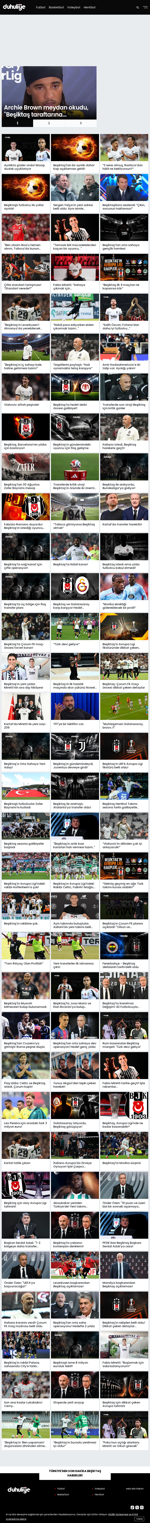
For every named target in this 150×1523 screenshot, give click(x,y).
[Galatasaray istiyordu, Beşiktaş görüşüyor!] (75, 1105)
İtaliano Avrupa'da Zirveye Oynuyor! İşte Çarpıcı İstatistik (72, 1164)
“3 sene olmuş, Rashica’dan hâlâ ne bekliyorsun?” (123, 166)
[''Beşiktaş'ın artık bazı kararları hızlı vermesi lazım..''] (75, 826)
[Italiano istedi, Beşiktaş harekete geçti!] (124, 427)
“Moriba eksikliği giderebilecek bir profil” (119, 605)
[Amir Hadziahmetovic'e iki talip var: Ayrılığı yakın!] (124, 347)
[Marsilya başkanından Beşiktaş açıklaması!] (124, 1265)
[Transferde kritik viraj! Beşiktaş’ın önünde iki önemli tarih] (75, 466)
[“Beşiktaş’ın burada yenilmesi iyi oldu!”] (75, 1424)
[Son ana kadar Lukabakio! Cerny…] (26, 1385)
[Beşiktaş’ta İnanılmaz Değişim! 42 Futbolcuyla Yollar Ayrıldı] (124, 985)
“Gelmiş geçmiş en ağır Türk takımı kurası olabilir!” (123, 885)
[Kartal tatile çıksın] (26, 1145)
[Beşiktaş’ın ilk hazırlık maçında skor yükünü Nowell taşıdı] (75, 666)
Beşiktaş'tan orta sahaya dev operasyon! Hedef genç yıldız (74, 1045)
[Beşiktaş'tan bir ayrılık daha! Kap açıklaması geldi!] (75, 147)
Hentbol (89, 7)
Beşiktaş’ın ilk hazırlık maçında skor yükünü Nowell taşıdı (74, 685)
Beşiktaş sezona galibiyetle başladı (24, 845)
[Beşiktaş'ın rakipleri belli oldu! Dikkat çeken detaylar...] (124, 1305)
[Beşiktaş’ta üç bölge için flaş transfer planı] (26, 586)
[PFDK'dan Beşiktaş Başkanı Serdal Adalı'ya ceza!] (124, 1225)
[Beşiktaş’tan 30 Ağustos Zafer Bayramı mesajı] (26, 466)
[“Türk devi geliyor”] (75, 626)
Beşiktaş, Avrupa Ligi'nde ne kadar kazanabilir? (123, 1124)
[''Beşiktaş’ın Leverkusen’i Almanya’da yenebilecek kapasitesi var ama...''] (26, 307)
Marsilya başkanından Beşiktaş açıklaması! (119, 1284)
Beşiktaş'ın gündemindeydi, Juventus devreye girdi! (73, 765)
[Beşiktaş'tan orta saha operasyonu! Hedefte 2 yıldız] (75, 1305)
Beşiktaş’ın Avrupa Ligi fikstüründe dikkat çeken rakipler (121, 645)
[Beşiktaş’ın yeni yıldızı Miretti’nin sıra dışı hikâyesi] (26, 666)
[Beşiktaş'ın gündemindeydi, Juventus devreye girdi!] (75, 746)
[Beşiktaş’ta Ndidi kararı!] (75, 546)
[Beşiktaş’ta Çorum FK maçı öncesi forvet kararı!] (26, 626)
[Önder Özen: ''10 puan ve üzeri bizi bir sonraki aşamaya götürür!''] (124, 1185)
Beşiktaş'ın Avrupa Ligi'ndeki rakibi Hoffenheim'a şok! (24, 885)
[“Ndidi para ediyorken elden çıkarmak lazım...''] (75, 307)
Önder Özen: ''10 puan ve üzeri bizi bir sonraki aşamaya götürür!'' (124, 1204)
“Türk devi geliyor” (66, 644)
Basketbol (56, 7)
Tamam (139, 1519)
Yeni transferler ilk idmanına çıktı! (73, 965)
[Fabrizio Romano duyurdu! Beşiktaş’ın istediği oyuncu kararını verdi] (26, 506)
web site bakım (135, 1488)
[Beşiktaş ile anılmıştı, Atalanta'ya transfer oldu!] (75, 786)
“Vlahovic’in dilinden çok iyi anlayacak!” (122, 845)
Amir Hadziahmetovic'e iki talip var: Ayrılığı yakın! (121, 366)
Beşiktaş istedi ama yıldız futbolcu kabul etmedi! (121, 566)
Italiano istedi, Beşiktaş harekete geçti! (119, 446)
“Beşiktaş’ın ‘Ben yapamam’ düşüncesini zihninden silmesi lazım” (25, 1444)
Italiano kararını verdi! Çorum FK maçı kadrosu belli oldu (25, 1324)
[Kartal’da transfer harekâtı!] (124, 506)
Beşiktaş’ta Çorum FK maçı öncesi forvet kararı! (23, 645)
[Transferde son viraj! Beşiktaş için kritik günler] (124, 387)
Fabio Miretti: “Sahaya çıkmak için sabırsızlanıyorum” (69, 286)
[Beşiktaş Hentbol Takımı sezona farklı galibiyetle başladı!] (124, 786)
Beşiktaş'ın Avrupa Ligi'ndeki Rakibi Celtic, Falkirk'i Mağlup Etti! (74, 885)
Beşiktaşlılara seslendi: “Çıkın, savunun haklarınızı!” (124, 206)
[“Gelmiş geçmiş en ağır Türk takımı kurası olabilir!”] (124, 866)
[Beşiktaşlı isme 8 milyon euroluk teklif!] (75, 1345)
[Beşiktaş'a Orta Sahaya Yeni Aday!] (26, 746)
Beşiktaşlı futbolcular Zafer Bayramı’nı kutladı (23, 805)
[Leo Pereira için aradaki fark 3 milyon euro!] (26, 1105)
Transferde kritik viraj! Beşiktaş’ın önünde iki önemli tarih (74, 486)
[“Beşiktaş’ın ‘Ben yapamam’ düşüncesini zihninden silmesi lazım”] (26, 1424)
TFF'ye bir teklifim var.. (69, 724)
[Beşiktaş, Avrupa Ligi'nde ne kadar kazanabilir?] (124, 1105)
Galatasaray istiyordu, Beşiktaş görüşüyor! (70, 1124)
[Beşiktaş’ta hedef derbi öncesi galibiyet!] (75, 387)
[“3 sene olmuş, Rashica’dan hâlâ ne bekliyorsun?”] (124, 147)
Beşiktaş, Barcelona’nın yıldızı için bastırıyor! (25, 446)
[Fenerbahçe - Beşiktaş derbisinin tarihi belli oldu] (124, 945)
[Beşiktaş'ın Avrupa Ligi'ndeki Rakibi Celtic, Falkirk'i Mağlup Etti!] (75, 866)
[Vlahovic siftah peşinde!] (26, 387)
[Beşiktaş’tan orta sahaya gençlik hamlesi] (124, 227)
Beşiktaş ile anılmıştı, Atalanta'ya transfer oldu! (72, 805)
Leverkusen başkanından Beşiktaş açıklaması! (71, 1284)
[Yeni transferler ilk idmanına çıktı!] (75, 945)
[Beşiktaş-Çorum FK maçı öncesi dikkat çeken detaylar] (124, 666)
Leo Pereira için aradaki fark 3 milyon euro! (25, 1124)
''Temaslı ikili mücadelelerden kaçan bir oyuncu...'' (74, 246)
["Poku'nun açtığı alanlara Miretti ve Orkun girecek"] (124, 1424)
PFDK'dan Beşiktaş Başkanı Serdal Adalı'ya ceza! (122, 1244)
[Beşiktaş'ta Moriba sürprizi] (124, 1145)
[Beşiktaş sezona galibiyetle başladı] (26, 826)
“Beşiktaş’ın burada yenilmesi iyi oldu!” (74, 1444)
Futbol (40, 7)
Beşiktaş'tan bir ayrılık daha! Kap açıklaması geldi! (73, 166)
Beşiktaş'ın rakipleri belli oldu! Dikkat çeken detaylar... (124, 1324)
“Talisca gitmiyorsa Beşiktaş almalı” (74, 526)
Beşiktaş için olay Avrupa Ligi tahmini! (25, 1204)
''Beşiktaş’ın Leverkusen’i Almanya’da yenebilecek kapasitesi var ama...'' (22, 326)
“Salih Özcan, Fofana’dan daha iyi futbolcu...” (121, 326)
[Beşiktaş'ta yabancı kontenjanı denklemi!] (75, 1225)
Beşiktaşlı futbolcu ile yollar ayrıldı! (24, 206)
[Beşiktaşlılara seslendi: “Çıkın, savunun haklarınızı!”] (124, 187)
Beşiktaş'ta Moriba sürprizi (122, 1163)
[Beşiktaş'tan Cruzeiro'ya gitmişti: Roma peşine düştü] (26, 1025)
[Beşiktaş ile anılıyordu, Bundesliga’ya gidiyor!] (124, 466)
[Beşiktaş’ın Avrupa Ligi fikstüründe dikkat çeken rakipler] (124, 626)
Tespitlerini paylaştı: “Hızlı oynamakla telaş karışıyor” (73, 366)
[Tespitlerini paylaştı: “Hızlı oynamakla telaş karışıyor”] (75, 347)
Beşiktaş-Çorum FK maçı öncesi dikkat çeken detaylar (124, 685)
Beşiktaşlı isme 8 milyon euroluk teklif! (70, 1364)
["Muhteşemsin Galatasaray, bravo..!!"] (124, 706)
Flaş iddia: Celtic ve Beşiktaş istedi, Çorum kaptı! (24, 1084)
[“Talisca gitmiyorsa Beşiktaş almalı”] (75, 506)
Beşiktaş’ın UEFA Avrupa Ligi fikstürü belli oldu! (123, 765)
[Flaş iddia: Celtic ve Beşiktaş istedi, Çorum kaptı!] (26, 1065)
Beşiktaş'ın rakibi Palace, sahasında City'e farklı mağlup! (22, 1364)
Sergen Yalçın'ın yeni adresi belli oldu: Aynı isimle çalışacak (73, 206)
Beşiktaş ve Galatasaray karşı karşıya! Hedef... (71, 605)
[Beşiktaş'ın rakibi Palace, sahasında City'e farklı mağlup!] (26, 1345)
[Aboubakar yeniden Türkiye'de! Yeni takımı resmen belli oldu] (75, 1185)
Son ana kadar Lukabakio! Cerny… (23, 1404)
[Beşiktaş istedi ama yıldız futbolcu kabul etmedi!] (124, 546)
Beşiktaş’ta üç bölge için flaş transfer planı (25, 605)
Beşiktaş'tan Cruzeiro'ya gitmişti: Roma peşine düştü (24, 1045)
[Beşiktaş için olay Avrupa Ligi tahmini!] (26, 1185)
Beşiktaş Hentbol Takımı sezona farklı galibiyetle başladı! (120, 805)
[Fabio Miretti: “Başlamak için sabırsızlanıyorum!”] (124, 1345)
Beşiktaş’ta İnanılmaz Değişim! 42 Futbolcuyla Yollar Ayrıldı (120, 1005)
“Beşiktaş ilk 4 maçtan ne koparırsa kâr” (121, 286)
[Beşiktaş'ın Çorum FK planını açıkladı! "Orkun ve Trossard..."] (124, 906)
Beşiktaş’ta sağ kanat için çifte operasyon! (23, 566)
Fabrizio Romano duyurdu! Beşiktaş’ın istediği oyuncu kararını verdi (23, 526)
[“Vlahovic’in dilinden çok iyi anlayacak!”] (124, 826)
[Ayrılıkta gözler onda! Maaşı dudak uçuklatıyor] (26, 147)
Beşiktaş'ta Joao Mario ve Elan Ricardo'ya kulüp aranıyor (72, 1005)
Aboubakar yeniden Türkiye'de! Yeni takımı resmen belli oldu (69, 1204)
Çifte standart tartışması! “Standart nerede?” (22, 286)
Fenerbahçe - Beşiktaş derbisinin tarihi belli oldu (121, 965)
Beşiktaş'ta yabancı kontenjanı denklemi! (68, 1244)
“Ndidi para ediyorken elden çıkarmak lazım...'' (73, 326)
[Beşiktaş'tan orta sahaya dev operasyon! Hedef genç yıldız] (75, 1025)
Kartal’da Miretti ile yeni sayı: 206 (25, 725)
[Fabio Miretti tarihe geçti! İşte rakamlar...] (124, 1065)
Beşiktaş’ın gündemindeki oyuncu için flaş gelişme (72, 446)
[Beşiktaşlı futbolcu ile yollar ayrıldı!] (26, 187)
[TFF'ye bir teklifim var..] (75, 706)
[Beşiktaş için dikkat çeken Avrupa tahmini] (124, 1385)
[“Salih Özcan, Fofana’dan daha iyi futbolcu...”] (124, 307)
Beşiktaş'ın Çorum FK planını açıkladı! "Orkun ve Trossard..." (123, 925)
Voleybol (73, 7)
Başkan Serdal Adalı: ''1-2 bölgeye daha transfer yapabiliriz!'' (22, 1244)
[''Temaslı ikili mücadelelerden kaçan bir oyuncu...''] (75, 227)
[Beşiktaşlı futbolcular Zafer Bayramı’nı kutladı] (26, 786)
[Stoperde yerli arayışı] (75, 1385)
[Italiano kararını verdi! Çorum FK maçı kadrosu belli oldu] (26, 1305)
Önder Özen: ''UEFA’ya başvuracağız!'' (19, 1284)
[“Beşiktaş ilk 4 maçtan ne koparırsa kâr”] (124, 267)
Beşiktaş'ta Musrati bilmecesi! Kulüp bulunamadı (25, 1005)
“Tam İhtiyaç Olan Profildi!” (23, 963)
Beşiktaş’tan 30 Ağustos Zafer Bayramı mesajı (22, 486)
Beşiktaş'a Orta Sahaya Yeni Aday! (24, 765)
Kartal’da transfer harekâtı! (122, 524)
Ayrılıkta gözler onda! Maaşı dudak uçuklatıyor (24, 166)
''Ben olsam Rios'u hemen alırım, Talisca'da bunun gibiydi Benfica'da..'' (22, 246)
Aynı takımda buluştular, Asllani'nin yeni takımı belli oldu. (72, 925)
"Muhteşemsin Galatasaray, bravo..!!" (123, 725)
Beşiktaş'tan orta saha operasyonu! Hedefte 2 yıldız (74, 1324)
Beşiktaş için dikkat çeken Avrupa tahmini (121, 1404)
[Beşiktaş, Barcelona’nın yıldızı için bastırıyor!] (26, 427)
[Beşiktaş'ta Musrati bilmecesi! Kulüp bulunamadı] (26, 985)
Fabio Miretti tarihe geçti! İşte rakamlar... (124, 1084)
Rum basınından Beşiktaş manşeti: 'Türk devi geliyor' (122, 1045)
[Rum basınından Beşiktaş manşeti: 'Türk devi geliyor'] (124, 1025)
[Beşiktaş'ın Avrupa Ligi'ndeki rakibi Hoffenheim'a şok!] (26, 866)
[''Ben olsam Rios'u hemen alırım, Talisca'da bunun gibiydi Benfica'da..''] (26, 227)
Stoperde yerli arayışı (68, 1402)
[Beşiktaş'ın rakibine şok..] (26, 906)
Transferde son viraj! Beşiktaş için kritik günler (124, 406)
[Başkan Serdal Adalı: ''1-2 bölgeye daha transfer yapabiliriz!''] (26, 1225)
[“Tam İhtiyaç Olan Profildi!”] (26, 945)
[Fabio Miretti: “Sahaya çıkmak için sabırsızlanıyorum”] (75, 267)
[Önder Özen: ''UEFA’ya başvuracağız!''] (26, 1265)
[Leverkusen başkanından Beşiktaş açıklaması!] (75, 1265)
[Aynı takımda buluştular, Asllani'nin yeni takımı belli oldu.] (75, 906)
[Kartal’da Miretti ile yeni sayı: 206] (26, 706)
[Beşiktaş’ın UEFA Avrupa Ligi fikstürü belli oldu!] (124, 746)
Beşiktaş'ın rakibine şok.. (21, 923)
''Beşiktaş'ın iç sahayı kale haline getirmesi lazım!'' (23, 366)
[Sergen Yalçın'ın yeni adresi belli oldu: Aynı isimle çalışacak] (75, 187)
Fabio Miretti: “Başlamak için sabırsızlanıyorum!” (123, 1364)
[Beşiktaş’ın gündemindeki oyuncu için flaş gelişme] (75, 427)
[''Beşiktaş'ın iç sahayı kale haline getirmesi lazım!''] (26, 347)
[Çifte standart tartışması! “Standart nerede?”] (26, 267)
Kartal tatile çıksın (17, 1163)
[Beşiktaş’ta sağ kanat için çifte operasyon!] (26, 546)
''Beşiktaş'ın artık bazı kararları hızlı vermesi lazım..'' (74, 845)
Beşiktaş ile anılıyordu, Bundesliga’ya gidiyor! (119, 486)
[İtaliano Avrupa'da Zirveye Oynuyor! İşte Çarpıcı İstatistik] (75, 1145)
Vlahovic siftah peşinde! (21, 404)
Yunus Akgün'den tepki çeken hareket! (74, 1084)
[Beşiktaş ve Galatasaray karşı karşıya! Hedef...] (75, 586)
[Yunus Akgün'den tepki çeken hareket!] (75, 1065)
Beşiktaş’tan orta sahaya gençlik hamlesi (121, 246)
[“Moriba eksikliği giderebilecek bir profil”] (124, 586)
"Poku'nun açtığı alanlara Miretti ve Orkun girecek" (121, 1444)
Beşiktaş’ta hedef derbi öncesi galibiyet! (70, 406)
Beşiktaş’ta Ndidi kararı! (70, 564)
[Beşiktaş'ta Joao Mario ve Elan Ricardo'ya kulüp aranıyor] (75, 985)
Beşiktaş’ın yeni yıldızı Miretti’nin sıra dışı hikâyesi (23, 685)
